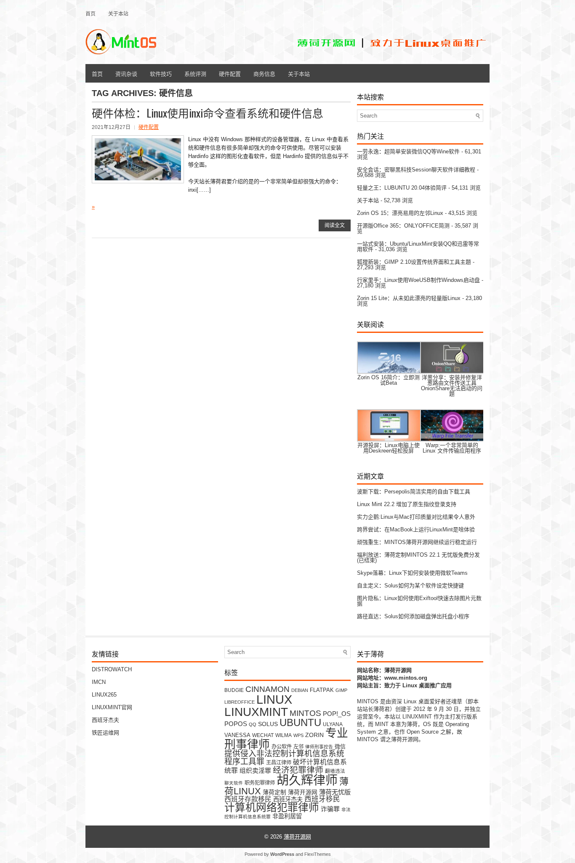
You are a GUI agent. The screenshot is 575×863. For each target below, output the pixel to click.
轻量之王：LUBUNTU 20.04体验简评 (402, 188)
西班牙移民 (322, 799)
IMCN (99, 682)
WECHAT (263, 735)
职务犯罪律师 (260, 783)
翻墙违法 (335, 771)
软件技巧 (161, 73)
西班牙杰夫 (105, 720)
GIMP (341, 690)
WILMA (283, 735)
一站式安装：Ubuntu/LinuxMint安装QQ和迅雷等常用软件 (418, 246)
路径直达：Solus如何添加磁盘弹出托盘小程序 (413, 616)
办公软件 (282, 747)
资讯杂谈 (126, 73)
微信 (340, 746)
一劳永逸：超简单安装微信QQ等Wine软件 (408, 151)
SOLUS (268, 724)
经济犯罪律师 (298, 770)
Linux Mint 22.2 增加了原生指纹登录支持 (406, 504)
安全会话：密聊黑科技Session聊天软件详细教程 (416, 169)
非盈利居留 (287, 816)
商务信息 (264, 73)
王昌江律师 (278, 763)
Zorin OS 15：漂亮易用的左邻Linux (400, 213)
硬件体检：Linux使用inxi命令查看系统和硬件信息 (207, 113)
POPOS (235, 723)
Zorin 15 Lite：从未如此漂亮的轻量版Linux (409, 298)
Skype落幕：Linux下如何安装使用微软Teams (412, 573)
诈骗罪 (330, 809)
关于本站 (118, 13)
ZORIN (314, 735)
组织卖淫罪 (255, 770)
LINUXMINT (256, 711)
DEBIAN (299, 690)
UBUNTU (300, 722)
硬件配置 (230, 73)
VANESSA (237, 735)
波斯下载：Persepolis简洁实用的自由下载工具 (413, 491)
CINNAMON (267, 689)
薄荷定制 (274, 792)
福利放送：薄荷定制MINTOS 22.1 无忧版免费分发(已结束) (418, 557)
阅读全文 (335, 225)
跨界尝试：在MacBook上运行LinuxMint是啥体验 (416, 529)
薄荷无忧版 (335, 792)
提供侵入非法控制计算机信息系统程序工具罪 (284, 757)
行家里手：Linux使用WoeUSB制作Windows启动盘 (418, 280)
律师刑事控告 (319, 746)
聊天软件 (233, 782)
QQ (252, 724)
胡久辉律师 (307, 780)
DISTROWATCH (112, 669)
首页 (90, 13)
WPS (298, 735)
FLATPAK (322, 690)
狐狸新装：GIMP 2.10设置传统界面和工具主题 (414, 262)
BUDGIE (234, 690)
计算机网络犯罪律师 (271, 807)
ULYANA (333, 724)
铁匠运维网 (105, 732)
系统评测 (195, 73)
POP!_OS (337, 713)
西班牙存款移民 (248, 799)
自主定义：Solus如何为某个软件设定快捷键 (410, 585)
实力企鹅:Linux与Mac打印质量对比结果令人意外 (416, 517)
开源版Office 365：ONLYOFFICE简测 (403, 225)
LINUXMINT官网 (112, 707)
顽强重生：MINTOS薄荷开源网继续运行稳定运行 (417, 542)
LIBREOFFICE (239, 702)
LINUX (274, 699)
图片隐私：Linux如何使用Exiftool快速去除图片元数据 (419, 601)
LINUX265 (104, 694)
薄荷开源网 (302, 792)
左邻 (298, 747)
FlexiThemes (317, 854)
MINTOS (305, 713)
